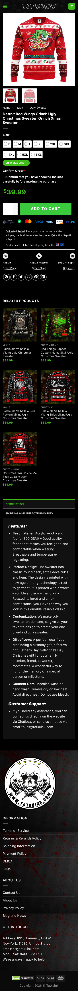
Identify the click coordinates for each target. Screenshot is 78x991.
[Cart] (71, 6)
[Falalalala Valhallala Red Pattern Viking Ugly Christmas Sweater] (20, 387)
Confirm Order (14, 170)
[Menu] (5, 6)
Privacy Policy (13, 908)
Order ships (39, 268)
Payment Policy (14, 854)
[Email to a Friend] (28, 277)
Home (6, 107)
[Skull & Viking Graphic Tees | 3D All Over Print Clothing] (39, 6)
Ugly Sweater (39, 107)
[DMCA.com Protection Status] (23, 978)
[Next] (69, 49)
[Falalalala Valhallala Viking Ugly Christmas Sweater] (20, 325)
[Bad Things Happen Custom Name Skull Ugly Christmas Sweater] (58, 325)
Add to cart (46, 208)
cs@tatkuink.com (39, 727)
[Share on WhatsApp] (6, 277)
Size (7, 135)
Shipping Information (19, 846)
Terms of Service (16, 831)
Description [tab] (15, 504)
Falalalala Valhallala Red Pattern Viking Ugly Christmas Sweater (19, 414)
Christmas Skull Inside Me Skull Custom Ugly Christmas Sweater (20, 476)
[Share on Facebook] (13, 277)
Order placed (10, 268)
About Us (10, 900)
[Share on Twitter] (21, 277)
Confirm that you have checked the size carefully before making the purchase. (33, 179)
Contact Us (11, 893)
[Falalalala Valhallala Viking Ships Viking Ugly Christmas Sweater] (58, 387)
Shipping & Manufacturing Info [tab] (29, 513)
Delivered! (69, 268)
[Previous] (8, 49)
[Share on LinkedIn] (43, 277)
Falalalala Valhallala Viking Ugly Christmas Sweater (17, 352)
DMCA (8, 861)
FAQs (7, 869)
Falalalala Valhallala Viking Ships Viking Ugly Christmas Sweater (56, 414)
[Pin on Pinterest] (35, 277)
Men (20, 107)
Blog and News (14, 916)
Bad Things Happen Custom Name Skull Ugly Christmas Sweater (57, 352)
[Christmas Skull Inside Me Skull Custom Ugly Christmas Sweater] (20, 449)
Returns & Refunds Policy (22, 838)
